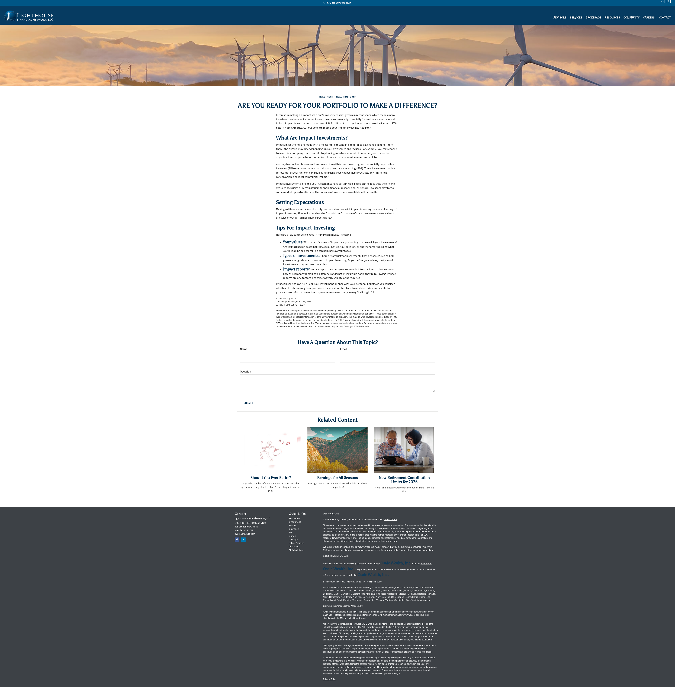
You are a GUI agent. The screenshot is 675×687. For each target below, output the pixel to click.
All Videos (294, 546)
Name (243, 349)
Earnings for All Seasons (337, 477)
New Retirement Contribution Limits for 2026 (404, 479)
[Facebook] (237, 539)
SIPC (430, 563)
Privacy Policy (329, 679)
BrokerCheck (390, 519)
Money (292, 535)
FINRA (424, 563)
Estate (292, 525)
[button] (560, 16)
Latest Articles (296, 543)
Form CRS (334, 514)
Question (245, 371)
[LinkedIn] (243, 539)
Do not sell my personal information (416, 550)
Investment (295, 521)
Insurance (294, 528)
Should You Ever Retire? (270, 477)
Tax (290, 532)
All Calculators (296, 550)
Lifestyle (293, 539)
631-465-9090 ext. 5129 (339, 2)
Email (343, 349)
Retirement (295, 518)
